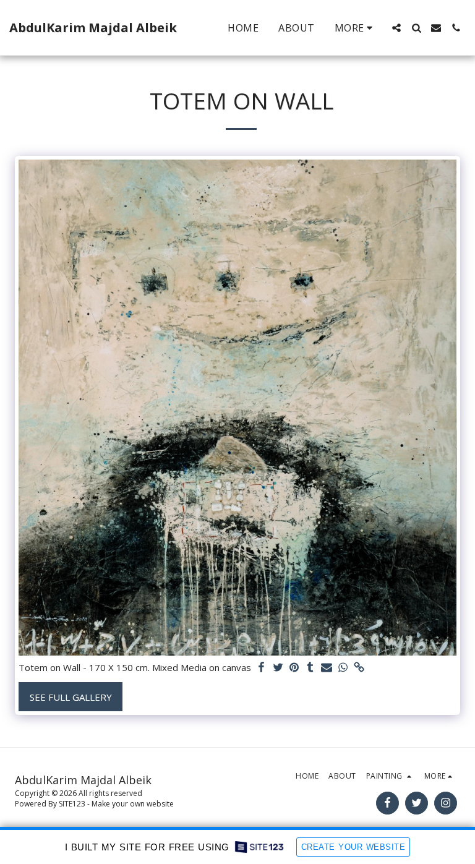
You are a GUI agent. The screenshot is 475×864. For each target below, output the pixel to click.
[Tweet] (278, 668)
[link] (359, 668)
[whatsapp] (343, 668)
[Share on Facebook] (262, 668)
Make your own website (133, 803)
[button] (396, 28)
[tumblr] (310, 668)
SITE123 (72, 803)
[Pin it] (294, 668)
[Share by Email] (327, 668)
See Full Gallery (71, 697)
